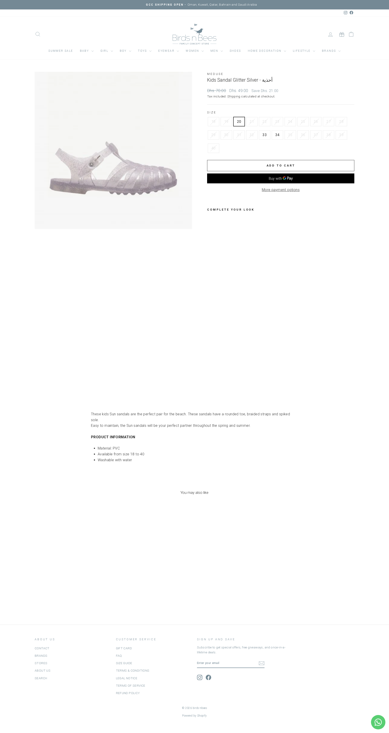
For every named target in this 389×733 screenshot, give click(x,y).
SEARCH (41, 678)
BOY (124, 50)
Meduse (215, 74)
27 (328, 121)
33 (264, 135)
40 (213, 148)
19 (226, 121)
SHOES (235, 50)
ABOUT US (42, 670)
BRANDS (41, 655)
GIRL (105, 50)
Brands (329, 50)
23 (277, 121)
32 (252, 135)
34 (277, 135)
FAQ (119, 655)
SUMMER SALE (60, 50)
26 (316, 121)
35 (290, 135)
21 (252, 121)
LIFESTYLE (302, 50)
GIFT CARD (124, 648)
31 (239, 135)
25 (303, 121)
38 (328, 135)
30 (226, 135)
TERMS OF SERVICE (130, 685)
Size (211, 112)
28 (341, 121)
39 (341, 135)
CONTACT (42, 648)
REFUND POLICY (128, 693)
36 (303, 135)
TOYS (143, 50)
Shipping (233, 96)
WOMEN (193, 50)
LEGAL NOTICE (127, 678)
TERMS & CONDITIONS (132, 670)
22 (264, 121)
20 (239, 121)
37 (316, 135)
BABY (85, 50)
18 (213, 121)
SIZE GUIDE (124, 663)
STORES (41, 663)
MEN (214, 50)
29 (213, 135)
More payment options (281, 190)
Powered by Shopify (194, 715)
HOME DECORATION (265, 50)
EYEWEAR (167, 50)
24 (290, 121)
